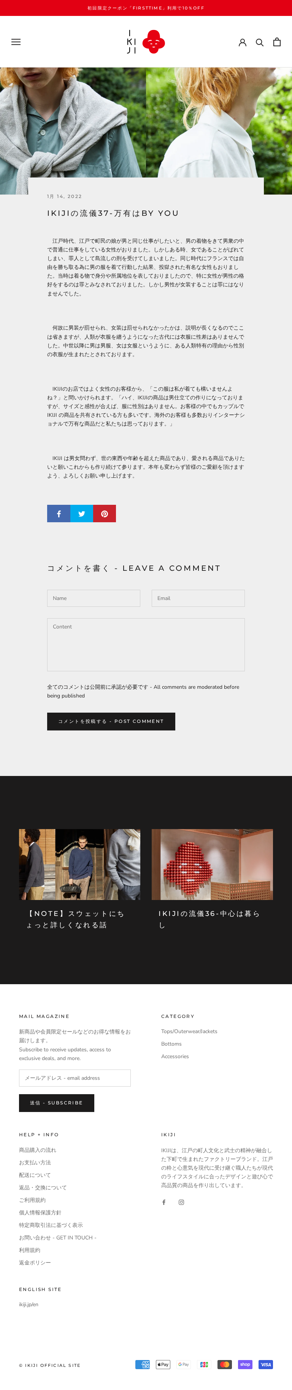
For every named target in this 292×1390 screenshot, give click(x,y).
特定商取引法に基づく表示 (51, 1225)
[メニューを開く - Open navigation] (16, 42)
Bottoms (171, 1044)
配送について (35, 1175)
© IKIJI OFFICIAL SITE (50, 1365)
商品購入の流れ (37, 1150)
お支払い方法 (35, 1162)
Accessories (175, 1056)
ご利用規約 (32, 1200)
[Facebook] (164, 1201)
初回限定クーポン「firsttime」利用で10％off (146, 8)
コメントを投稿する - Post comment (111, 721)
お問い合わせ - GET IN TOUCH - (58, 1237)
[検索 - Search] (260, 42)
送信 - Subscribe (56, 1103)
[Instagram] (181, 1201)
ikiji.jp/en (28, 1304)
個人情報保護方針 (40, 1212)
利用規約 (29, 1250)
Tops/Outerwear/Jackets (189, 1031)
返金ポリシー (35, 1262)
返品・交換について (43, 1187)
